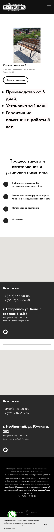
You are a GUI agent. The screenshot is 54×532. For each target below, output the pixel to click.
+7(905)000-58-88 (16, 409)
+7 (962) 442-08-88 (16, 296)
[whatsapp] (5, 332)
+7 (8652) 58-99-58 (16, 300)
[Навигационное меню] (49, 7)
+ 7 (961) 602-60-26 (16, 413)
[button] (15, 80)
